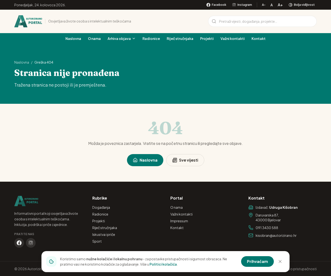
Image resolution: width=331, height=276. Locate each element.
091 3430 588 (267, 227)
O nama (94, 38)
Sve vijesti (188, 160)
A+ (280, 4)
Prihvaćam (257, 261)
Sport (97, 241)
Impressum (179, 221)
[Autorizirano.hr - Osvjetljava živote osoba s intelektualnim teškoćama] (28, 21)
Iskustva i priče (103, 234)
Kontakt (259, 38)
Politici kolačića (163, 264)
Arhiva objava (119, 38)
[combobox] (262, 21)
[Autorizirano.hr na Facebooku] (19, 243)
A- (264, 5)
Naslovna (73, 38)
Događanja (101, 207)
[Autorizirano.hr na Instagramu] (31, 243)
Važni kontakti (233, 38)
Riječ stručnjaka (180, 38)
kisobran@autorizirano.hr (276, 235)
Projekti (207, 38)
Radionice (151, 38)
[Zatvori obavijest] (280, 261)
